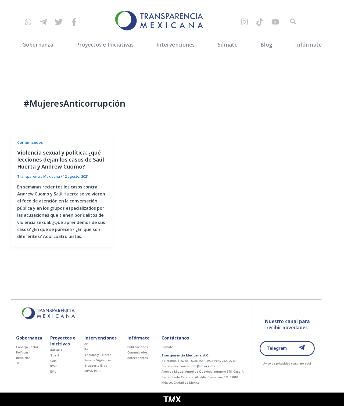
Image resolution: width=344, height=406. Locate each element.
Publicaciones (137, 347)
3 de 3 (54, 355)
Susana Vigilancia (97, 360)
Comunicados (30, 142)
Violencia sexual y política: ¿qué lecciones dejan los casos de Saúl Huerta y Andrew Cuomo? (60, 159)
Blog (266, 44)
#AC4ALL (56, 350)
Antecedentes (137, 358)
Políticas (22, 352)
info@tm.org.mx (203, 366)
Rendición (23, 358)
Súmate (228, 44)
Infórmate (308, 44)
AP (86, 344)
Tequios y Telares (97, 355)
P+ (86, 349)
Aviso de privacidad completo (283, 363)
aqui (308, 363)
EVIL (53, 371)
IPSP (53, 366)
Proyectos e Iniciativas (105, 44)
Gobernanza (37, 44)
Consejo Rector (27, 347)
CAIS (53, 361)
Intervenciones (175, 44)
